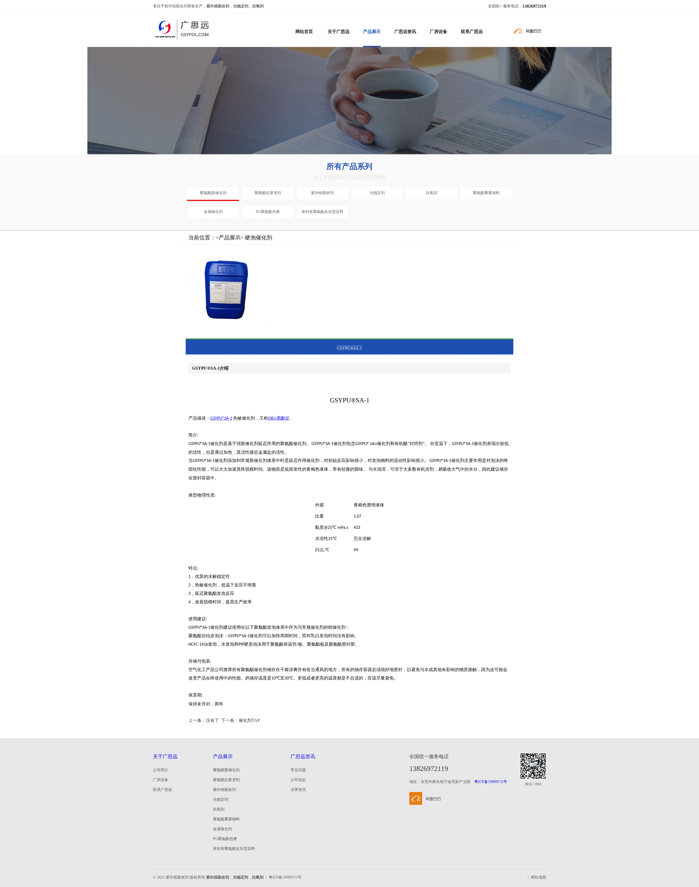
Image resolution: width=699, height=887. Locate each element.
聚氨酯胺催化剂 (213, 193)
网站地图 (538, 877)
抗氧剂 (431, 193)
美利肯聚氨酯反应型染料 (322, 212)
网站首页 (304, 31)
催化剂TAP (249, 720)
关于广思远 (339, 31)
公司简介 (160, 770)
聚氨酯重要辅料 (486, 193)
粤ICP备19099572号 (490, 782)
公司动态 (298, 780)
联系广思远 (472, 31)
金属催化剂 (213, 212)
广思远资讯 (405, 31)
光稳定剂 (377, 193)
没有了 (212, 720)
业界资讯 (298, 790)
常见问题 (298, 770)
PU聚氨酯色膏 (268, 212)
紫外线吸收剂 (175, 6)
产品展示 (372, 31)
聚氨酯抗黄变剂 (267, 193)
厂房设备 (438, 31)
